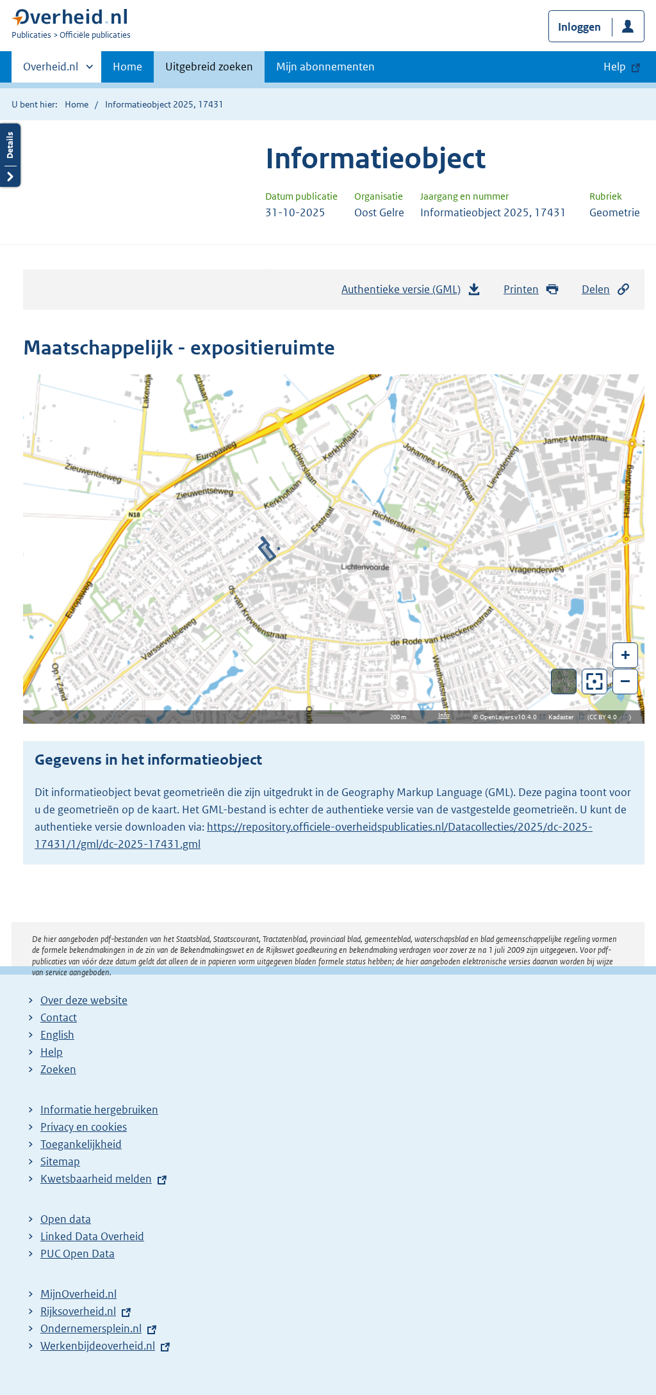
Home (127, 67)
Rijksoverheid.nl (78, 1311)
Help (51, 1052)
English (57, 1035)
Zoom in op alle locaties (594, 681)
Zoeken (58, 1069)
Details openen (10, 155)
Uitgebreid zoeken (209, 67)
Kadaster (564, 717)
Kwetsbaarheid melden (96, 1179)
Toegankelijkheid (81, 1144)
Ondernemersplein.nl (91, 1328)
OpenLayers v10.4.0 (511, 717)
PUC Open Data (77, 1254)
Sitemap (60, 1161)
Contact (58, 1017)
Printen (521, 289)
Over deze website (83, 1000)
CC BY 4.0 (606, 717)
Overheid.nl (50, 71)
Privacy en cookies (83, 1127)
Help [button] (614, 67)
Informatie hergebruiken (99, 1110)
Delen (596, 289)
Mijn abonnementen (325, 67)
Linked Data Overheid (92, 1236)
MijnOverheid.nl (78, 1294)
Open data (65, 1219)
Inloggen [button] (579, 27)
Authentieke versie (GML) (404, 293)
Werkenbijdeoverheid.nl (97, 1346)
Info (444, 715)
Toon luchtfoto (564, 681)
